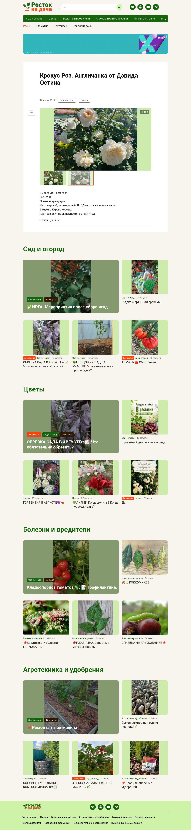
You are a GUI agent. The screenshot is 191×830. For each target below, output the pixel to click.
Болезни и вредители (56, 529)
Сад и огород (67, 100)
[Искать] (119, 7)
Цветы (84, 100)
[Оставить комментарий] (31, 112)
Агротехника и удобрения (63, 669)
